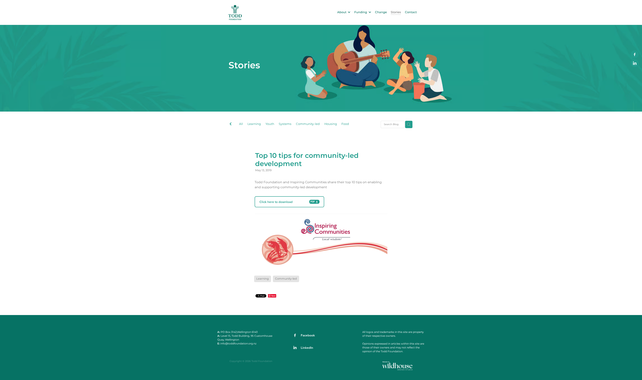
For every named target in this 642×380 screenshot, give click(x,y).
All (241, 124)
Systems (285, 124)
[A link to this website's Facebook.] (635, 54)
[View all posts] (231, 124)
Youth (269, 124)
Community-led (308, 124)
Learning (254, 124)
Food (345, 124)
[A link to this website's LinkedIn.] (635, 63)
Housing (330, 124)
